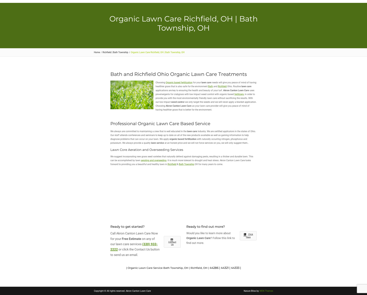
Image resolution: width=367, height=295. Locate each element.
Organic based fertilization (179, 82)
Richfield (222, 86)
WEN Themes (266, 291)
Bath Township (186, 164)
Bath (210, 86)
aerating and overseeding (153, 160)
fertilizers (239, 94)
